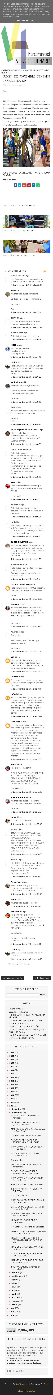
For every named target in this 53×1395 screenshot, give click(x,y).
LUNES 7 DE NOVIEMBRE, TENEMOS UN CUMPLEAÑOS (28, 1232)
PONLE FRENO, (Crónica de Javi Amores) (25, 1116)
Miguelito (15, 604)
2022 (12, 1067)
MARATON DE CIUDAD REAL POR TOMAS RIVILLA (27, 1261)
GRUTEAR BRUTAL (20, 1196)
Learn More (22, 20)
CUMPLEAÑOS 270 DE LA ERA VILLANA (19, 255)
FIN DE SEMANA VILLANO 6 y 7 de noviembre (27, 1248)
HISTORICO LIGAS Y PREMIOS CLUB (26, 1020)
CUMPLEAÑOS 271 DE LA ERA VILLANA (19, 230)
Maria (13, 899)
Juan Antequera (19, 797)
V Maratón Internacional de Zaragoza (27, 1227)
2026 (12, 1052)
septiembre (18, 1276)
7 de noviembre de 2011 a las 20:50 (26, 877)
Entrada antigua (42, 978)
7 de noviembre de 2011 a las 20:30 (26, 854)
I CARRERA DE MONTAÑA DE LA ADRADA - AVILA (26, 1214)
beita (13, 817)
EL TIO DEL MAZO (19, 542)
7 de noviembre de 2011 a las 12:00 (26, 651)
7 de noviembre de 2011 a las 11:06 (26, 626)
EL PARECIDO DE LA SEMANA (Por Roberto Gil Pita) (27, 1208)
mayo (14, 1290)
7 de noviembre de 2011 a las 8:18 (26, 402)
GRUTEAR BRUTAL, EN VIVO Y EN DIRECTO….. (27, 1190)
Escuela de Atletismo (18, 1012)
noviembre (17, 1112)
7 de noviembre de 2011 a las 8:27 (26, 424)
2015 (11, 1091)
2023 (12, 1063)
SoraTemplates (22, 1384)
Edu (13, 290)
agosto (15, 1280)
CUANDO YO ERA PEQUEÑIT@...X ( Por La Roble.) (27, 1148)
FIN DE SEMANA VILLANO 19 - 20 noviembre (26, 1165)
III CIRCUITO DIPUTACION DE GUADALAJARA (25, 1154)
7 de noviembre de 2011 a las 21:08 (26, 894)
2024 (12, 1059)
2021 (11, 1070)
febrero (16, 1301)
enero (15, 1305)
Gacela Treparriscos (21, 584)
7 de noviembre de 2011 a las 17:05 (26, 792)
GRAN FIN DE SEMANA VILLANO (26, 1135)
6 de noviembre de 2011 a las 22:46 (26, 327)
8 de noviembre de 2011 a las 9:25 (26, 906)
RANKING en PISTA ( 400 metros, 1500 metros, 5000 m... (27, 1031)
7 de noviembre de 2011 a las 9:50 (26, 559)
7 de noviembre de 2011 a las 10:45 (26, 599)
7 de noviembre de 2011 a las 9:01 (26, 517)
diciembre (17, 1109)
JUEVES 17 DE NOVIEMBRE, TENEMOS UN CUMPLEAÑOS (26, 1172)
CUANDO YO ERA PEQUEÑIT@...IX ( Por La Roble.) (27, 1179)
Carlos (14, 362)
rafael (14, 694)
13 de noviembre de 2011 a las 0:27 (26, 959)
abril (14, 1294)
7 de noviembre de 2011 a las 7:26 (26, 377)
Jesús (13, 482)
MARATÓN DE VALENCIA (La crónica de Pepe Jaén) (28, 1130)
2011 (11, 1106)
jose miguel (16, 722)
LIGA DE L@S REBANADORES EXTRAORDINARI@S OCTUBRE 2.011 (26, 1240)
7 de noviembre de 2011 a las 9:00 (26, 499)
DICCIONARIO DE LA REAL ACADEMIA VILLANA (27, 1016)
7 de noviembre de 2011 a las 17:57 (26, 824)
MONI (13, 345)
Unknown (15, 677)
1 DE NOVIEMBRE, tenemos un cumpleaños (25, 1268)
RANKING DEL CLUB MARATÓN (24, 1026)
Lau (13, 657)
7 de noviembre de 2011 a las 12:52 (26, 671)
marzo (15, 1297)
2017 (11, 1084)
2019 (11, 1077)
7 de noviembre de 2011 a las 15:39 (26, 759)
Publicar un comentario (18, 964)
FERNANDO (16, 911)
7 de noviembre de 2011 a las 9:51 (26, 579)
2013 (11, 1099)
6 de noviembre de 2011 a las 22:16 (26, 312)
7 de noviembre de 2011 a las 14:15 (26, 689)
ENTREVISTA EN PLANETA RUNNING (28, 1184)
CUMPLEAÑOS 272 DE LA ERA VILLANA (19, 205)
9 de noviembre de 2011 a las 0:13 (26, 944)
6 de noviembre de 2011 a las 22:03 (26, 285)
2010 (11, 1308)
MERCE (14, 764)
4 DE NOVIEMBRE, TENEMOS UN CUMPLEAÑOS (26, 1254)
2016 (11, 1088)
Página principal (16, 1009)
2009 (12, 1312)
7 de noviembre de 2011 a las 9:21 (26, 537)
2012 (11, 1102)
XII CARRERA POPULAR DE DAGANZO (24, 1221)
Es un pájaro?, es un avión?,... (25, 429)
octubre (16, 1272)
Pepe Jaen (16, 882)
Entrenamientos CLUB (19, 1023)
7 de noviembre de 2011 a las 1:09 (26, 357)
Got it (34, 20)
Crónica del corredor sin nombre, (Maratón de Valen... (25, 1123)
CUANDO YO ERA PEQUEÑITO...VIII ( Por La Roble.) (28, 1201)
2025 (12, 1056)
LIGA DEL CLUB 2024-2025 (21, 1038)
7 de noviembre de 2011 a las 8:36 (26, 444)
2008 (12, 1315)
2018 (11, 1081)
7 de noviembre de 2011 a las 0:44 (26, 339)
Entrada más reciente (12, 978)
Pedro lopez (17, 382)
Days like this (17, 1160)
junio (14, 1287)
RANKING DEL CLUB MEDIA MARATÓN (27, 1035)
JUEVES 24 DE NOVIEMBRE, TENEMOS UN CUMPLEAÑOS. (26, 1141)
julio (14, 1283)
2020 (12, 1074)
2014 (12, 1095)
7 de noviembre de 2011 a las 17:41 (26, 812)
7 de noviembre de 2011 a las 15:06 (26, 716)
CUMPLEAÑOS (18, 85)
